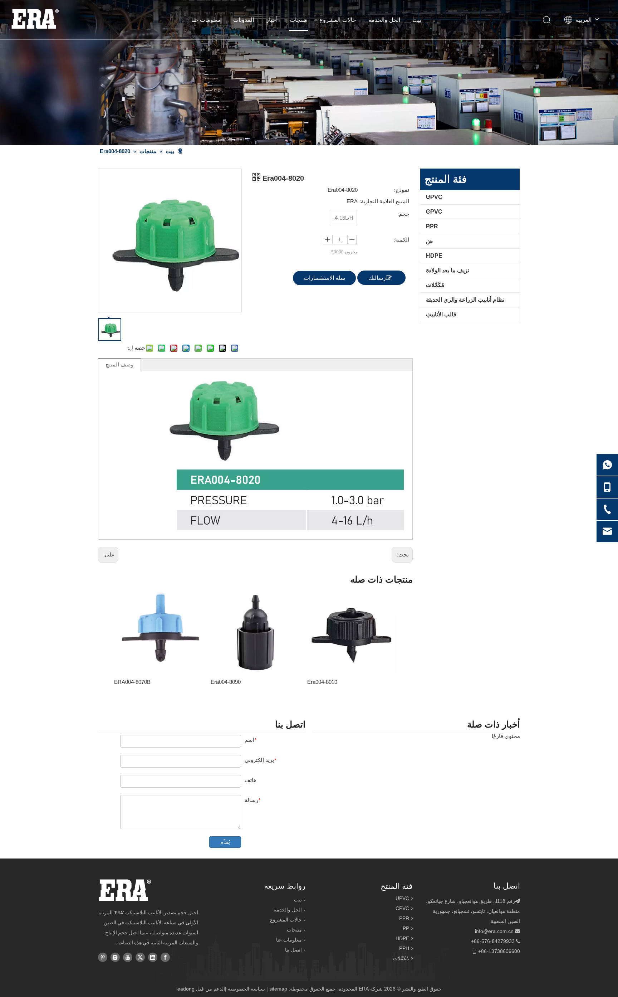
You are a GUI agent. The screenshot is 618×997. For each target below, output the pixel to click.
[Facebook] (165, 957)
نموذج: (401, 190)
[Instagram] (115, 957)
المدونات (243, 20)
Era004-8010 (322, 682)
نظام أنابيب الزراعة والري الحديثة (465, 300)
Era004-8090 (226, 682)
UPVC (434, 197)
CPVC (434, 212)
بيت (416, 20)
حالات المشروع (337, 20)
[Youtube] (127, 957)
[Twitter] (140, 957)
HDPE (434, 256)
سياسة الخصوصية (246, 989)
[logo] (124, 890)
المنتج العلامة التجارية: (384, 201)
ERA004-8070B (132, 682)
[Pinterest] (102, 957)
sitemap (278, 989)
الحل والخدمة (384, 20)
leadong (185, 989)
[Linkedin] (152, 957)
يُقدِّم (225, 842)
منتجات (298, 20)
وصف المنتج (119, 364)
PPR (432, 226)
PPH (404, 948)
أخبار (272, 20)
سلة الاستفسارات (324, 278)
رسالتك (377, 278)
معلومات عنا (206, 20)
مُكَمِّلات (435, 285)
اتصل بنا (293, 950)
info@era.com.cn (494, 931)
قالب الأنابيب (441, 314)
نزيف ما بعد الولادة (447, 270)
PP (406, 928)
